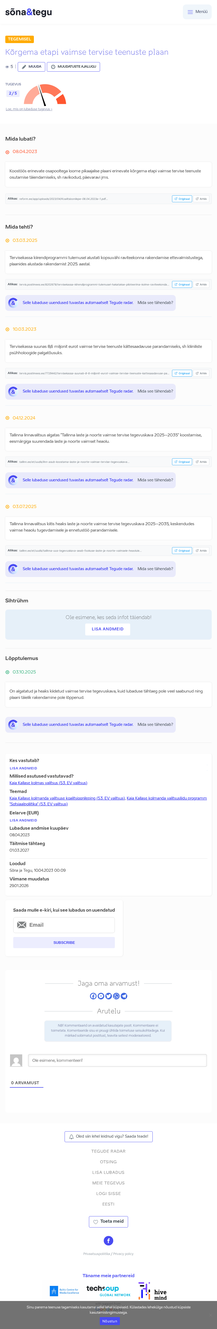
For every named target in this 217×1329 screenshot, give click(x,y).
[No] (210, 1315)
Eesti (108, 1204)
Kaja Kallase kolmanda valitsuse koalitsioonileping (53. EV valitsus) (67, 798)
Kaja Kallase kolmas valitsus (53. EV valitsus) (48, 783)
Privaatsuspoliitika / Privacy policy (108, 1254)
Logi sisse (108, 1194)
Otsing (108, 1162)
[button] (31, 67)
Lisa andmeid (108, 629)
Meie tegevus (108, 1183)
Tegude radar (108, 1151)
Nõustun (109, 1321)
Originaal (184, 198)
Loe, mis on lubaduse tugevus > (29, 109)
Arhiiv (203, 198)
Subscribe (64, 942)
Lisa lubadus (108, 1173)
